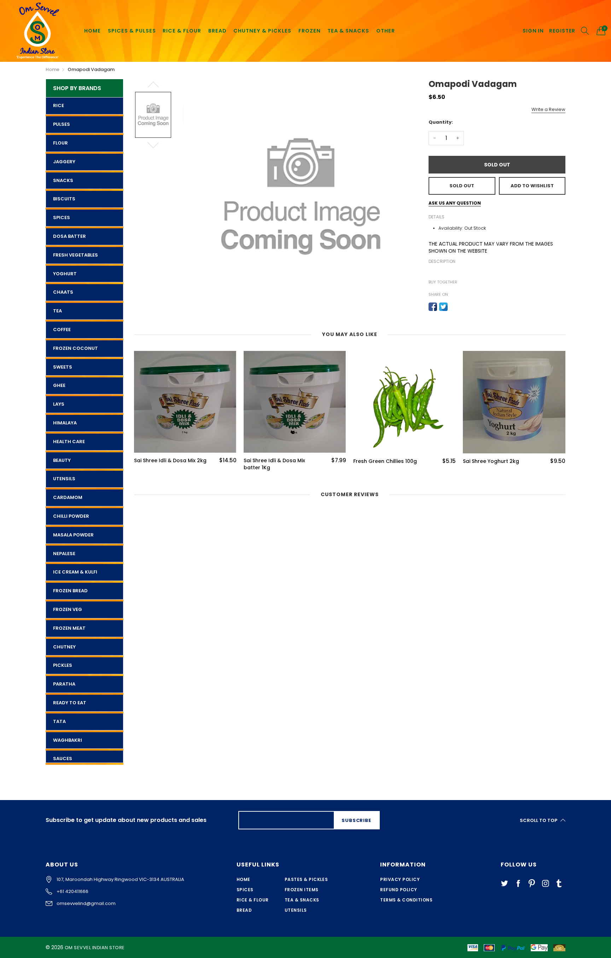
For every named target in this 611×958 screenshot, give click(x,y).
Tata (59, 721)
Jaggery (64, 161)
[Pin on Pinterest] (454, 306)
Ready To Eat (69, 702)
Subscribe (356, 820)
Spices (61, 217)
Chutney (64, 646)
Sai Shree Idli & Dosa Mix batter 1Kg (223, 464)
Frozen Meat (69, 628)
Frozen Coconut (75, 348)
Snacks (63, 180)
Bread (244, 910)
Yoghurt (65, 273)
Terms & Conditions (406, 900)
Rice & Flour (253, 900)
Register (562, 31)
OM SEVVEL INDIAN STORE (95, 947)
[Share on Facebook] (433, 306)
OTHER (385, 30)
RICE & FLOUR (182, 30)
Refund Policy (398, 890)
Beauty (62, 460)
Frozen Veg (67, 609)
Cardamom (67, 497)
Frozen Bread (70, 590)
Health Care (69, 441)
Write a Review (548, 109)
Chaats (63, 292)
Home (243, 879)
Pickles (62, 665)
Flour (60, 143)
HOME (92, 30)
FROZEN (309, 30)
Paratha (64, 684)
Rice (58, 105)
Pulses (61, 124)
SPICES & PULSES (132, 30)
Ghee (59, 385)
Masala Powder (73, 534)
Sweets (62, 367)
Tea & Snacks (302, 900)
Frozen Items (302, 890)
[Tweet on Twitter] (443, 306)
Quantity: (441, 122)
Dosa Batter (69, 236)
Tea (57, 310)
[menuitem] (92, 30)
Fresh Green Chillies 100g (334, 461)
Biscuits (64, 198)
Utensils (64, 478)
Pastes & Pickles (306, 879)
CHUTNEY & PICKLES (262, 30)
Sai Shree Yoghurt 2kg (440, 461)
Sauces (62, 758)
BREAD (217, 30)
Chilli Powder (71, 516)
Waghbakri (67, 740)
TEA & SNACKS (348, 30)
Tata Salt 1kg (537, 461)
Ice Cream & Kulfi (75, 572)
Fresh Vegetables (75, 255)
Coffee (62, 329)
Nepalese (64, 553)
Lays (58, 404)
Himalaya (65, 422)
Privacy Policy (400, 879)
